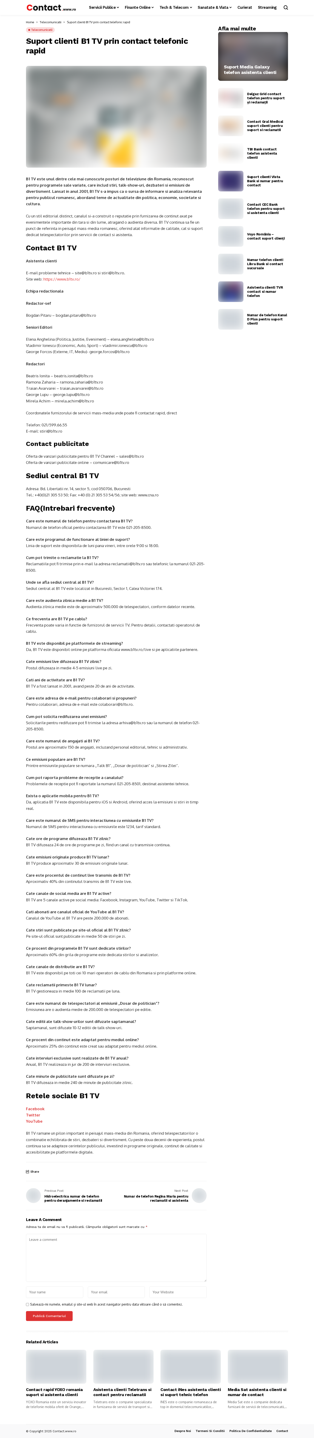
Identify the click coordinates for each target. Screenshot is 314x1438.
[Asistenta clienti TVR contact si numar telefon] (230, 291)
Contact (282, 1431)
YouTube (34, 1121)
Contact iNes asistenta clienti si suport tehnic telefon (190, 1392)
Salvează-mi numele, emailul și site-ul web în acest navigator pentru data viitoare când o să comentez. (106, 1304)
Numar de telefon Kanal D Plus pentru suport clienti (267, 319)
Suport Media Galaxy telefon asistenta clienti (250, 69)
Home (30, 22)
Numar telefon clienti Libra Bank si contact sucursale (265, 264)
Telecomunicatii (50, 22)
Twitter (33, 1115)
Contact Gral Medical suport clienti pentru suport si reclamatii (265, 126)
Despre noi (182, 1431)
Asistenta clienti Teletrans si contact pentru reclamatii (122, 1392)
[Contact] (51, 7)
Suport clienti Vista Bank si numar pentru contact (265, 181)
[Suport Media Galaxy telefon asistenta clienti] (253, 56)
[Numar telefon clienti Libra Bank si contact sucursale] (230, 264)
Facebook (35, 1108)
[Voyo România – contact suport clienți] (230, 236)
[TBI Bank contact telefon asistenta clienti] (230, 153)
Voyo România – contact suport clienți (266, 236)
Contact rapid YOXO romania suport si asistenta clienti (54, 1392)
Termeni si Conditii (210, 1431)
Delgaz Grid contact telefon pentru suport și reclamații (266, 98)
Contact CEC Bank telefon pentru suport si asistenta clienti (266, 208)
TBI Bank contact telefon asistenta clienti (262, 153)
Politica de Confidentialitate (250, 1431)
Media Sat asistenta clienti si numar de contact (257, 1392)
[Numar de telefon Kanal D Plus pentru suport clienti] (230, 319)
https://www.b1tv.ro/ (61, 279)
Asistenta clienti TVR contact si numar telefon (265, 291)
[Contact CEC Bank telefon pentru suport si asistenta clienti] (230, 208)
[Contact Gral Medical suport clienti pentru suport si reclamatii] (230, 125)
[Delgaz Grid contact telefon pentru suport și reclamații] (230, 98)
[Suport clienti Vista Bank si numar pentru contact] (230, 181)
